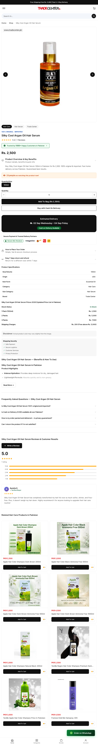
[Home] (49, 8)
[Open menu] (4, 8)
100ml (6, 185)
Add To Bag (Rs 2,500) (49, 201)
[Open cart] (94, 8)
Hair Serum (19, 127)
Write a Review (13, 446)
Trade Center (32, 127)
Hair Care (6, 127)
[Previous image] (5, 74)
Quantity (5, 191)
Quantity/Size (7, 181)
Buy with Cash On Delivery (49, 208)
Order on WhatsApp (82, 733)
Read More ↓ (8, 385)
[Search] (94, 16)
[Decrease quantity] (4, 195)
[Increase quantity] (94, 195)
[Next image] (92, 74)
